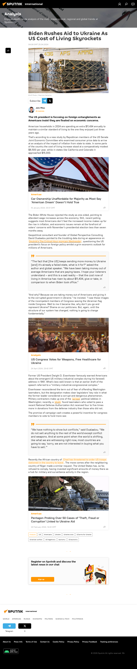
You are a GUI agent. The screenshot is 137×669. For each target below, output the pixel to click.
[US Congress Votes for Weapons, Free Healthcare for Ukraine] (68, 335)
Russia (27, 619)
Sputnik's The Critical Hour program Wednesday (55, 241)
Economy (37, 619)
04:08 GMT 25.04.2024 (38, 44)
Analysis (36, 355)
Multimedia (77, 619)
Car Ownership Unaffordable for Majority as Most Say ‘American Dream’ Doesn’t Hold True (66, 200)
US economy (73, 540)
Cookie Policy (58, 642)
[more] (104, 207)
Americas (36, 194)
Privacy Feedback (89, 642)
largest (76, 398)
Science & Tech (62, 619)
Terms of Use (31, 642)
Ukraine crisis (68, 534)
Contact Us (45, 642)
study (58, 402)
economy (62, 540)
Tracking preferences (109, 642)
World (6, 619)
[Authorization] (119, 4)
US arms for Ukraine (84, 534)
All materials (40, 111)
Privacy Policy (73, 642)
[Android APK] (11, 651)
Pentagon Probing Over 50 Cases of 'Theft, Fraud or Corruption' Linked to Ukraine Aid (65, 519)
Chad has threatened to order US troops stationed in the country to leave (67, 461)
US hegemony (50, 540)
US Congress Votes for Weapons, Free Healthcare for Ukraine (66, 361)
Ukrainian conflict (36, 540)
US (40, 534)
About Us (7, 642)
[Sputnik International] (13, 6)
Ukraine (57, 534)
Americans (48, 534)
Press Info (18, 642)
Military (49, 619)
